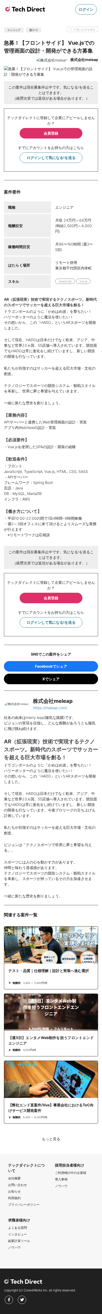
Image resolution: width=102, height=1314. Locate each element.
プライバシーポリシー (23, 1204)
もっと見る (51, 1139)
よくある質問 (17, 1228)
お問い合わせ (17, 1185)
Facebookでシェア (51, 666)
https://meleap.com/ (50, 707)
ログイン (86, 9)
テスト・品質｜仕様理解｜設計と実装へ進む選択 (48, 970)
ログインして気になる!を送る (51, 157)
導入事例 (61, 1179)
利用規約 (14, 1198)
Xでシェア (51, 679)
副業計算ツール (19, 1241)
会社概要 (14, 1178)
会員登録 (51, 133)
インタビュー (17, 1234)
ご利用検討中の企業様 (70, 1173)
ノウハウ (61, 1186)
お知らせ (14, 1191)
